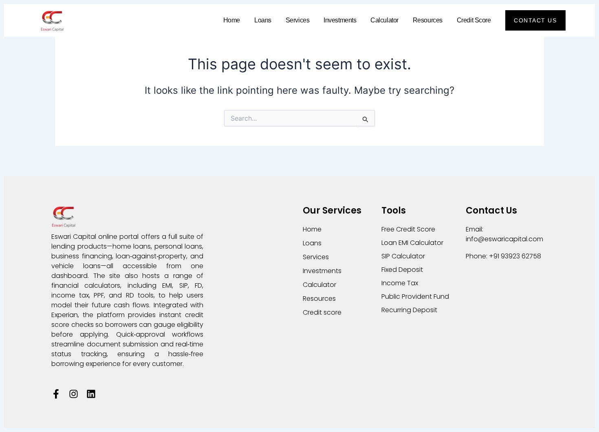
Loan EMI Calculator (412, 242)
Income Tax (400, 283)
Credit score (474, 20)
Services (297, 20)
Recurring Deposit (409, 310)
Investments (340, 20)
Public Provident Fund (415, 296)
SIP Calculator (403, 256)
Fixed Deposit (402, 269)
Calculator (384, 20)
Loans (262, 20)
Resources (428, 20)
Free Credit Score (408, 229)
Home (231, 20)
